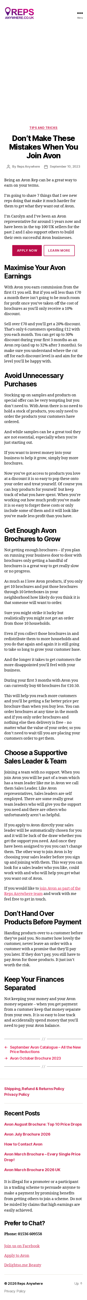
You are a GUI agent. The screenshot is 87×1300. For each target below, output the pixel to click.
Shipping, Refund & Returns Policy (34, 1088)
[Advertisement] (43, 71)
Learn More (59, 250)
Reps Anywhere (28, 166)
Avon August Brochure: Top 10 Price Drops (43, 1124)
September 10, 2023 (65, 166)
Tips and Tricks (43, 128)
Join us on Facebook (22, 1246)
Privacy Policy (16, 1094)
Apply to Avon (16, 1255)
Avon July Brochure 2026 (27, 1134)
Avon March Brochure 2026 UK (32, 1170)
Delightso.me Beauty (22, 1265)
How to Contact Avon (23, 1144)
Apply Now (27, 250)
